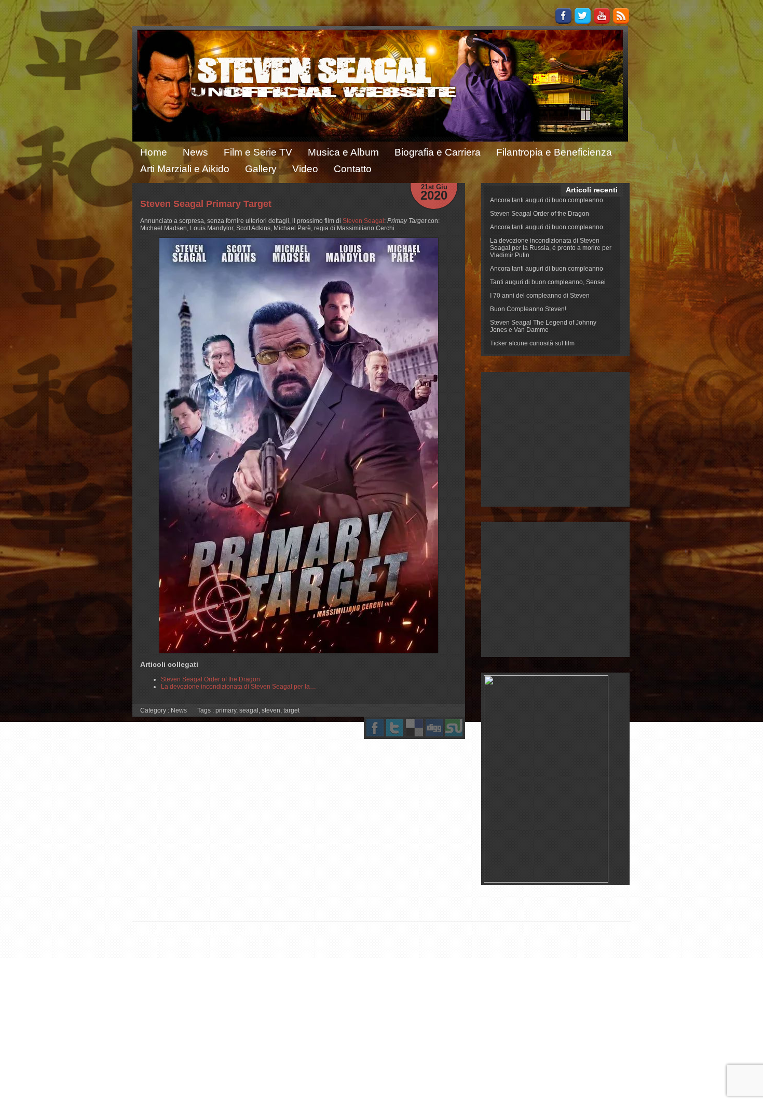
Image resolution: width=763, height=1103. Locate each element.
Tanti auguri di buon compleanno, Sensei (548, 282)
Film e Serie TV (258, 152)
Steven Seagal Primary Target (205, 204)
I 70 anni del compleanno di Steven (540, 295)
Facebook (563, 16)
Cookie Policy (540, 933)
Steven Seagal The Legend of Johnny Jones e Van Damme (543, 326)
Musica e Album (343, 152)
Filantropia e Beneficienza (554, 152)
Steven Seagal (363, 221)
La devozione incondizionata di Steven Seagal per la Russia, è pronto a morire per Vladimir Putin (550, 248)
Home (153, 152)
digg (434, 727)
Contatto (353, 168)
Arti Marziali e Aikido (184, 168)
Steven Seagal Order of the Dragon (539, 213)
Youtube (602, 16)
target (291, 710)
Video (305, 168)
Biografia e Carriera (437, 152)
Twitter (583, 16)
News (195, 152)
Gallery (261, 168)
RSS (621, 16)
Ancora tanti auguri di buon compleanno (546, 200)
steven (271, 710)
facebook (375, 727)
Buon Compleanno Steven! (528, 309)
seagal (248, 710)
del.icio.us (414, 727)
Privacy (580, 933)
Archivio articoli (489, 933)
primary (225, 710)
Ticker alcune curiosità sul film (532, 343)
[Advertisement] (556, 439)
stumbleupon (453, 727)
